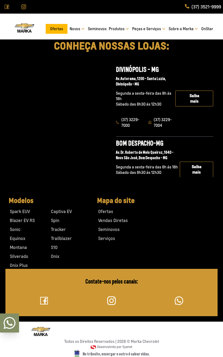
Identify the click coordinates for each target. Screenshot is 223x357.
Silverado (19, 256)
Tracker (58, 229)
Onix (55, 256)
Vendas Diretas (113, 220)
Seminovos (97, 28)
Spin (55, 220)
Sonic (15, 229)
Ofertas (56, 28)
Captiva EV (61, 211)
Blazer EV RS (22, 220)
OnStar (207, 28)
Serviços (106, 238)
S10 (54, 247)
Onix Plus (19, 265)
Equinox (17, 238)
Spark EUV (20, 211)
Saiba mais (194, 98)
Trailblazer (61, 238)
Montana (18, 247)
